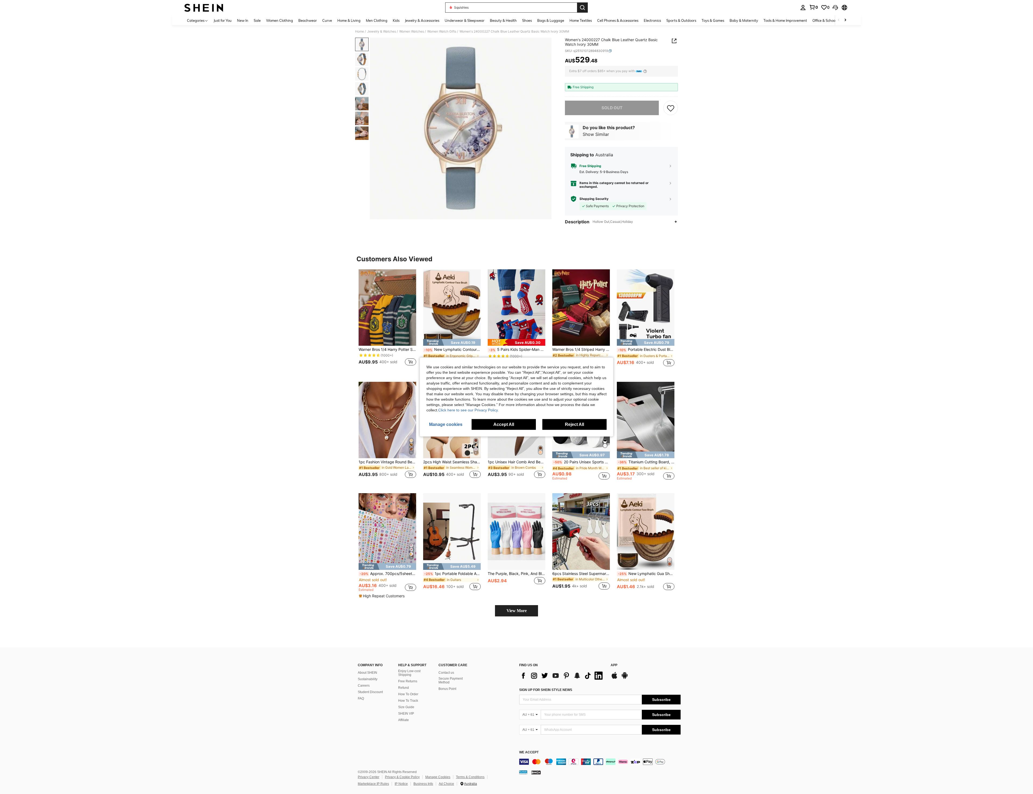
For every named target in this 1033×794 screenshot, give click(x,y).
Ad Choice (446, 784)
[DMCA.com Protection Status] (536, 772)
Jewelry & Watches (381, 31)
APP (614, 665)
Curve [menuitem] (327, 20)
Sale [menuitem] (257, 20)
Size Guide (406, 707)
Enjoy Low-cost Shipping (409, 673)
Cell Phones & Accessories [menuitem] (617, 20)
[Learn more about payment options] (645, 71)
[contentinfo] (600, 761)
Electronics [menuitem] (652, 20)
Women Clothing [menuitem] (279, 20)
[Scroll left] (839, 20)
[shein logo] (203, 7)
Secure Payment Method (450, 680)
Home (359, 31)
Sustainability (367, 679)
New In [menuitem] (242, 20)
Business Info (423, 784)
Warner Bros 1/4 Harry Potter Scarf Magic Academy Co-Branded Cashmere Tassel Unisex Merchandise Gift (387, 349)
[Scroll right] (845, 20)
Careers (364, 685)
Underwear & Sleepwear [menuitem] (464, 20)
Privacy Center (368, 777)
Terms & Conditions (470, 777)
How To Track (408, 701)
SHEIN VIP (406, 713)
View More (517, 610)
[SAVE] (670, 108)
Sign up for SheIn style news (545, 690)
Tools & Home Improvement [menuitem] (785, 20)
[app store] (614, 678)
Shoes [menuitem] (527, 20)
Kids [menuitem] (396, 20)
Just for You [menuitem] (223, 20)
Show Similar (596, 134)
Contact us (446, 673)
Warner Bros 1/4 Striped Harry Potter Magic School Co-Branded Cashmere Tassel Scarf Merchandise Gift (581, 349)
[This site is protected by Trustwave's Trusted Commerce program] (523, 772)
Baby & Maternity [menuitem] (744, 20)
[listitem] (387, 321)
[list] (562, 676)
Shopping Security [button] (594, 199)
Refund (403, 688)
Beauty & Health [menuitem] (503, 20)
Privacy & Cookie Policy (402, 777)
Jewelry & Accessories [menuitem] (422, 20)
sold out (612, 107)
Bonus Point (447, 689)
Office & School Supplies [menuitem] (831, 20)
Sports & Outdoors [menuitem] (681, 20)
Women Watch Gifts (441, 31)
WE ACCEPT (529, 752)
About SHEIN (367, 673)
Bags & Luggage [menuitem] (550, 20)
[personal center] (803, 7)
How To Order (408, 694)
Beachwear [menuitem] (307, 20)
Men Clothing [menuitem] (376, 20)
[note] (452, 342)
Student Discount (370, 692)
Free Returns (407, 681)
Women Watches (411, 31)
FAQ (361, 698)
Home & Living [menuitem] (348, 20)
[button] (835, 7)
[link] (813, 7)
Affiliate (403, 720)
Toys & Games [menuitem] (713, 20)
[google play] (624, 678)
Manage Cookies (437, 777)
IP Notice (401, 784)
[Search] (582, 7)
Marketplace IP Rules (373, 784)
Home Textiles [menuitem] (580, 20)
